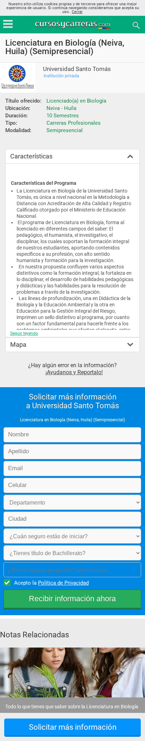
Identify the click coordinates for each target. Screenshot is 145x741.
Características (31, 156)
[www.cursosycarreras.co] (73, 25)
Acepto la (51, 583)
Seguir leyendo (24, 333)
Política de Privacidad (63, 583)
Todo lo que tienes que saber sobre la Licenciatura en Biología (71, 706)
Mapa (18, 344)
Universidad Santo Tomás (77, 69)
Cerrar (77, 11)
